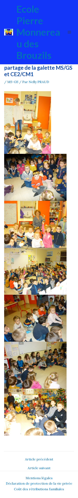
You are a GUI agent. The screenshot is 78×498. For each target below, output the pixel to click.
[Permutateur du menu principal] (69, 32)
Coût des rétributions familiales (39, 489)
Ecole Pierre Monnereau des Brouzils (38, 32)
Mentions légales (39, 478)
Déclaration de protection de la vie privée (39, 483)
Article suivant (39, 468)
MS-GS (12, 82)
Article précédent (39, 459)
